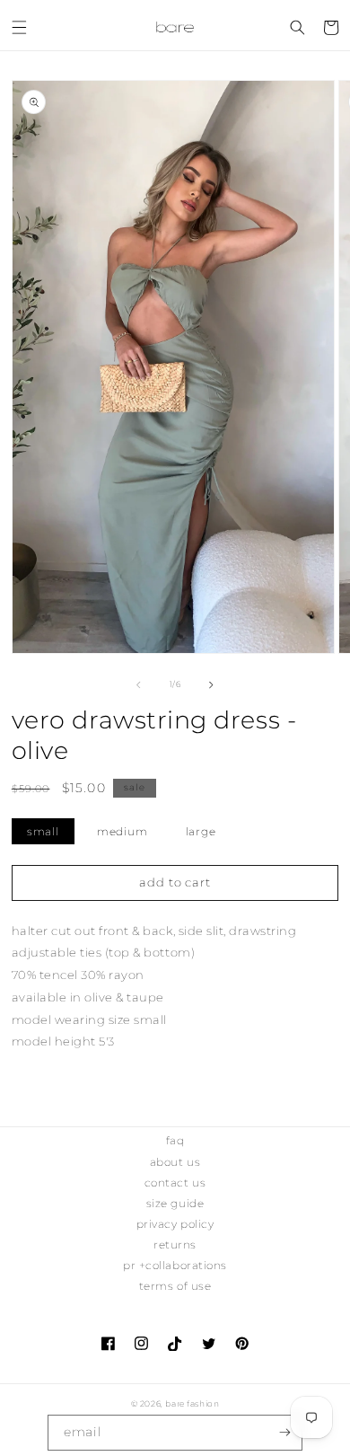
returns (175, 1244)
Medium (122, 831)
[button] (19, 27)
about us (175, 1162)
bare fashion (192, 1403)
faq (175, 1140)
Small (43, 831)
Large (201, 831)
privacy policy (175, 1224)
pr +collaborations (174, 1265)
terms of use (175, 1286)
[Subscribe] (285, 1433)
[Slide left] (138, 685)
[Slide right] (212, 685)
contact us (175, 1182)
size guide (175, 1203)
